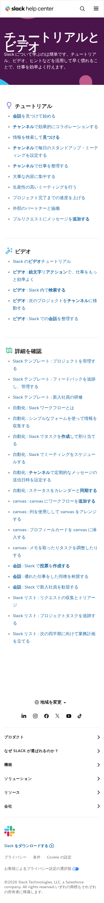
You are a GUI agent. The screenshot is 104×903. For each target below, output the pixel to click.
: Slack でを (41, 566)
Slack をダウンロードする (26, 845)
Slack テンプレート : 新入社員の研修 (48, 397)
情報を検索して (36, 137)
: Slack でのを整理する (45, 318)
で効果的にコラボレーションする (55, 126)
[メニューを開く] (96, 8)
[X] (57, 717)
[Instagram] (35, 717)
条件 (37, 857)
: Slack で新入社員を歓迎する (45, 587)
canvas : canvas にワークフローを (54, 501)
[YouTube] (68, 717)
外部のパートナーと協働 (36, 208)
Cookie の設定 (59, 857)
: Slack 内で (39, 290)
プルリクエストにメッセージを (51, 219)
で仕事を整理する (40, 166)
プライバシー (15, 857)
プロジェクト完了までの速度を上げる (49, 197)
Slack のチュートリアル (42, 261)
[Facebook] (46, 717)
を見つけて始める (34, 116)
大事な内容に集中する (34, 176)
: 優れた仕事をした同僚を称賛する (51, 576)
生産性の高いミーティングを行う (45, 187)
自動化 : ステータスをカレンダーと (55, 490)
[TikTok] (80, 717)
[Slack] (47, 834)
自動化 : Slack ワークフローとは (43, 408)
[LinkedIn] (24, 717)
